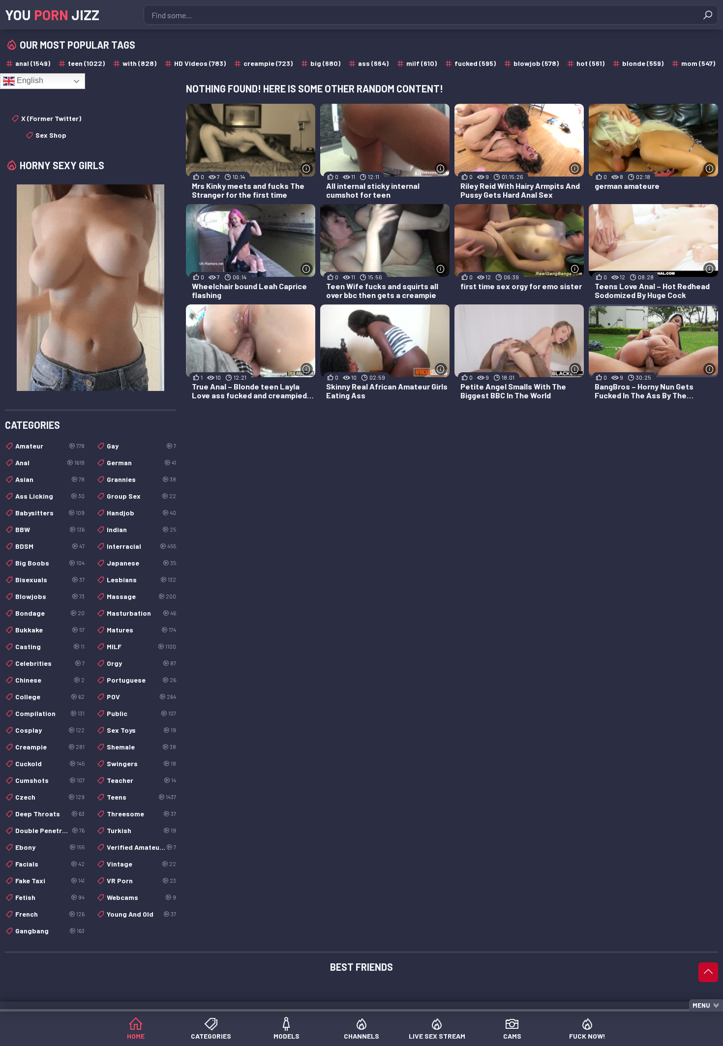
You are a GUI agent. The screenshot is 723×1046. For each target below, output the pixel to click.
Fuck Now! (587, 1036)
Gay (141, 446)
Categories (211, 1036)
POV (141, 696)
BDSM (50, 546)
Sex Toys (141, 730)
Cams (512, 1036)
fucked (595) (475, 63)
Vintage (141, 864)
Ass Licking (50, 496)
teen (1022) (86, 63)
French (50, 914)
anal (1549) (32, 63)
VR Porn (141, 880)
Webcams (141, 897)
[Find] (707, 15)
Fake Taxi (50, 880)
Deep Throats (50, 813)
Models (286, 1036)
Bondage (50, 613)
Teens (141, 797)
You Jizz (52, 14)
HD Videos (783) (200, 63)
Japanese (141, 563)
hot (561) (590, 63)
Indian (141, 529)
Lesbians (141, 579)
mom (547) (698, 63)
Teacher (141, 780)
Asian (50, 479)
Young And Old (141, 914)
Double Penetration (50, 830)
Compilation (50, 713)
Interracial (141, 546)
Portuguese (141, 680)
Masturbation (141, 613)
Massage (141, 596)
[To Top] (708, 972)
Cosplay (50, 730)
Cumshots (50, 780)
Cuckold (50, 763)
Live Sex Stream (437, 1036)
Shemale (141, 747)
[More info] (307, 168)
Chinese (50, 680)
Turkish (141, 830)
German (141, 462)
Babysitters (50, 512)
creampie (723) (268, 63)
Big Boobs (50, 563)
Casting (50, 646)
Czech (50, 797)
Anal (50, 462)
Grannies (141, 479)
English (29, 80)
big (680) (325, 63)
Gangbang (50, 930)
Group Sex (141, 496)
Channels (361, 1036)
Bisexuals (50, 579)
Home (136, 1036)
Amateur (50, 446)
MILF (141, 646)
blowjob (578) (536, 63)
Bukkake (50, 630)
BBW (50, 529)
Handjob (141, 512)
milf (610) (421, 63)
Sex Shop (50, 135)
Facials (50, 864)
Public (141, 713)
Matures (141, 630)
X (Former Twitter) (51, 118)
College (50, 696)
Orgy (141, 663)
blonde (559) (642, 63)
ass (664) (373, 63)
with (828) (139, 63)
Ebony (50, 847)
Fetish (50, 897)
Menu (701, 1005)
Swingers (141, 763)
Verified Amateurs (141, 847)
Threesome (141, 813)
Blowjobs (50, 596)
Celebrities (50, 663)
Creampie (50, 747)
